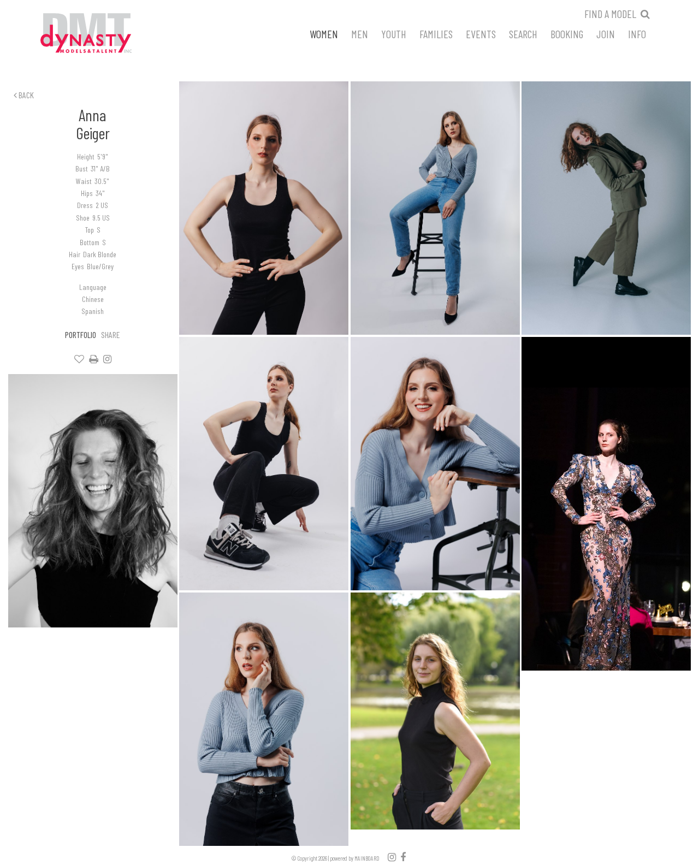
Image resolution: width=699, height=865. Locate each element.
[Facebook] (403, 857)
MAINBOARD (367, 858)
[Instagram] (107, 359)
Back (25, 95)
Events (481, 33)
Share (110, 334)
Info (637, 33)
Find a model (610, 13)
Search (523, 33)
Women (324, 33)
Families (436, 33)
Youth (393, 33)
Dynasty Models (106, 34)
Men (359, 33)
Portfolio (80, 334)
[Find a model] (645, 14)
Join (605, 33)
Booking (566, 33)
